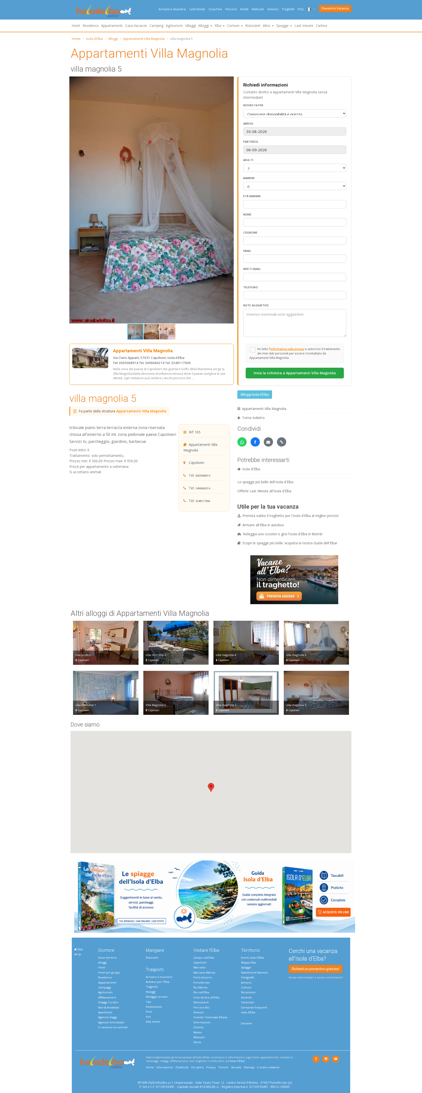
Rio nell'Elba (201, 992)
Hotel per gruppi (109, 972)
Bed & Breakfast (108, 1007)
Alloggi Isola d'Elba (255, 394)
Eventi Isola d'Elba (252, 957)
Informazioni (201, 1022)
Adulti (248, 160)
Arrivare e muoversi (172, 9)
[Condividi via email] (268, 442)
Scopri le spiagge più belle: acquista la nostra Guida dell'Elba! (289, 543)
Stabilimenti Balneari (254, 972)
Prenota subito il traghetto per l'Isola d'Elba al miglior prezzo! (290, 515)
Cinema (198, 1027)
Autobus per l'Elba (157, 982)
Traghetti (288, 9)
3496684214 (202, 488)
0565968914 (202, 475)
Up (79, 954)
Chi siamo (197, 1067)
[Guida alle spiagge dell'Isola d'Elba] (214, 896)
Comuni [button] (233, 25)
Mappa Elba (248, 962)
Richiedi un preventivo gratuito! (315, 969)
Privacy (211, 1067)
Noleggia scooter (157, 996)
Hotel (76, 25)
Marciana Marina (204, 972)
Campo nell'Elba (203, 957)
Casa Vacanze (136, 25)
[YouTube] (335, 1059)
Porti (149, 1011)
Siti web (236, 1067)
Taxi (148, 1002)
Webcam (258, 9)
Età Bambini (252, 196)
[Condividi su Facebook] (255, 442)
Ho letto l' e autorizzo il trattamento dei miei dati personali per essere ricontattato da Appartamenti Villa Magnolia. (294, 353)
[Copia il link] (281, 442)
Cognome (250, 232)
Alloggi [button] (204, 25)
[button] (229, 81)
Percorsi (231, 9)
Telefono (250, 287)
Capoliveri (200, 962)
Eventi (244, 9)
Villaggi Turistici (108, 1002)
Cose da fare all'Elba (206, 997)
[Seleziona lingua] (309, 9)
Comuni (246, 987)
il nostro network (268, 1067)
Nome (247, 214)
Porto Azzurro (202, 977)
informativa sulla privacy (287, 349)
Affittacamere (107, 997)
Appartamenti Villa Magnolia (144, 38)
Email (247, 251)
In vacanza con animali (113, 1027)
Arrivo (248, 123)
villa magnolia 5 (102, 398)
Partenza (250, 141)
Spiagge (246, 967)
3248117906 (202, 501)
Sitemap (249, 1067)
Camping (156, 25)
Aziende (246, 997)
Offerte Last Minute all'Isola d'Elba (264, 491)
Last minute (197, 9)
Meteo (197, 1032)
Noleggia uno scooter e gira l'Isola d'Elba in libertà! (282, 534)
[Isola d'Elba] (104, 11)
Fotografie (247, 977)
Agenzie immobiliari (111, 1022)
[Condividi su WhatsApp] (242, 442)
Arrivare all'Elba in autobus (263, 525)
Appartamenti (112, 25)
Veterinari (247, 1002)
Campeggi (104, 987)
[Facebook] (316, 1059)
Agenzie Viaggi (107, 1017)
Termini (223, 1067)
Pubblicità (182, 1067)
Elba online (153, 1021)
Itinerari (198, 1012)
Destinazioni (154, 1006)
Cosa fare (215, 9)
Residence (91, 25)
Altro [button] (267, 25)
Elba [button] (218, 25)
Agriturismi (174, 25)
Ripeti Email (252, 269)
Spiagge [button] (283, 25)
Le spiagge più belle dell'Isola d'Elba (265, 482)
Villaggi (190, 25)
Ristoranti (252, 25)
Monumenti (201, 1002)
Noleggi (151, 992)
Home (76, 38)
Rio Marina (200, 987)
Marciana (199, 967)
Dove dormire (107, 957)
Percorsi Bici (201, 1007)
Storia (197, 1042)
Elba (80, 949)
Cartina (321, 25)
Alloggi (113, 38)
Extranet (246, 1023)
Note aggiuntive (256, 305)
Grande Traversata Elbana (210, 1017)
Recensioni (248, 992)
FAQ (301, 9)
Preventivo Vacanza (335, 8)
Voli (148, 1016)
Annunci (272, 9)
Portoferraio (201, 982)
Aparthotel (105, 1012)
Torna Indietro (253, 417)
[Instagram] (325, 1059)
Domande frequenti (254, 1007)
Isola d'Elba (94, 38)
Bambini (249, 178)
